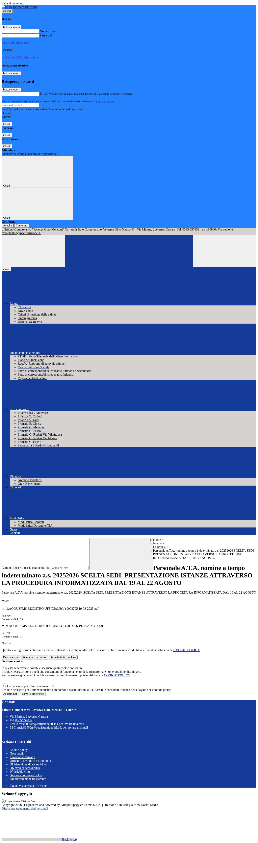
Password (46, 35)
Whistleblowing (20, 771)
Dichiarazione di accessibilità (28, 764)
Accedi (7, 10)
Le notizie (159, 547)
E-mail (44, 93)
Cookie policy (19, 750)
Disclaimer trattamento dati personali (25, 808)
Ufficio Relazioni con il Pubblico (31, 760)
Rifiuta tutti (34, 657)
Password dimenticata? (16, 42)
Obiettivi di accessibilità (25, 768)
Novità (157, 543)
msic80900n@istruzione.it (51, 724)
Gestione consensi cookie (26, 775)
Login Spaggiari (105, 101)
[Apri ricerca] (224, 251)
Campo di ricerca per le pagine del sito (26, 567)
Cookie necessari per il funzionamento (26, 686)
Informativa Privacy (22, 757)
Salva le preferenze (33, 693)
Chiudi (6, 124)
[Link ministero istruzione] (19, 7)
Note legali (17, 753)
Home (157, 539)
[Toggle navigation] (33, 251)
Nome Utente (48, 31)
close (6, 269)
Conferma (21, 225)
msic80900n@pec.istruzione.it (52, 727)
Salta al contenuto (13, 3)
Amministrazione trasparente (28, 779)
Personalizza (10, 657)
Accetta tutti (63, 657)
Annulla (7, 225)
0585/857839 (23, 720)
